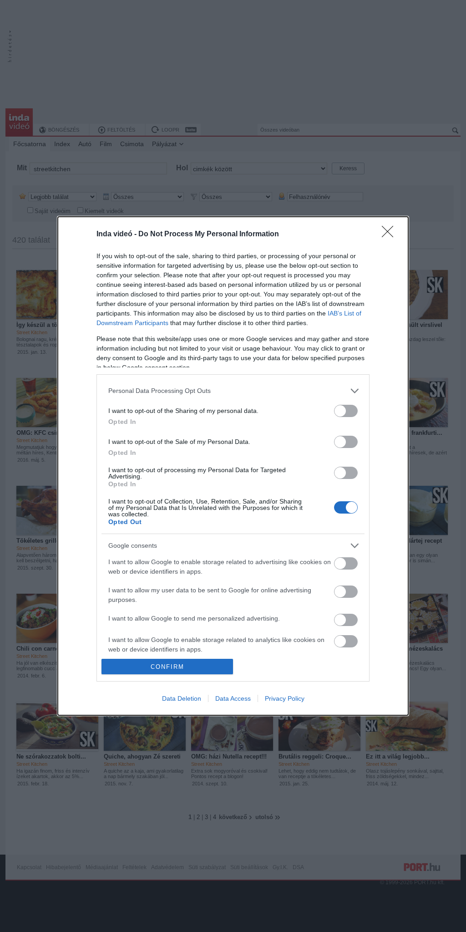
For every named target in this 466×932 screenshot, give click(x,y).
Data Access (233, 698)
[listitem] (233, 391)
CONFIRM (167, 666)
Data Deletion (181, 698)
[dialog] (233, 466)
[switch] (346, 411)
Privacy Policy (284, 698)
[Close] (390, 234)
